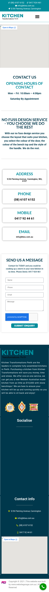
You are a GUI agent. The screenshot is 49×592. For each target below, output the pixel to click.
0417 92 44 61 (24, 218)
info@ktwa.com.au (24, 237)
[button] (37, 16)
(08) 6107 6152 (24, 199)
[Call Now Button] (43, 586)
